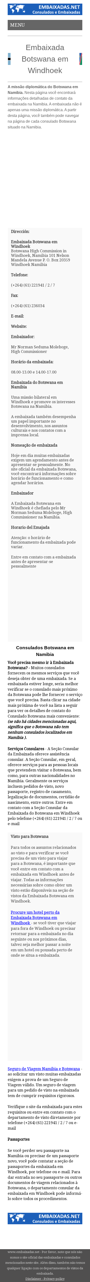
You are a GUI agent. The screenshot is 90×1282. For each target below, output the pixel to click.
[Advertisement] (45, 177)
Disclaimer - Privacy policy (45, 1279)
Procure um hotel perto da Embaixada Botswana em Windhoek (35, 918)
